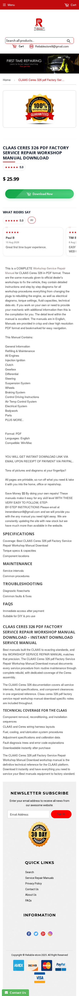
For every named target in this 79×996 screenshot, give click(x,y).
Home (7, 80)
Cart (73, 5)
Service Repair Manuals (39, 877)
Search (29, 872)
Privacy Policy (33, 883)
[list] (39, 241)
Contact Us (32, 889)
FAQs (28, 900)
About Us (30, 894)
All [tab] (31, 220)
